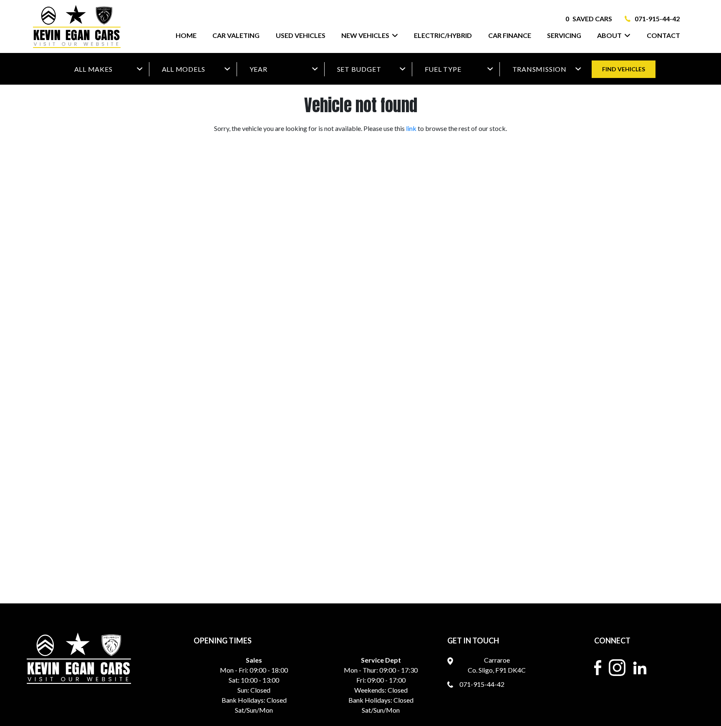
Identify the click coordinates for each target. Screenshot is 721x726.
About (609, 35)
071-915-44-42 (657, 19)
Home (186, 35)
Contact (663, 35)
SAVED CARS (588, 19)
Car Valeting (236, 35)
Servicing (564, 35)
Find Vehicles (623, 69)
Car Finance (509, 35)
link (411, 128)
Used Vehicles (300, 35)
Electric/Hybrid (443, 35)
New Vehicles (365, 35)
